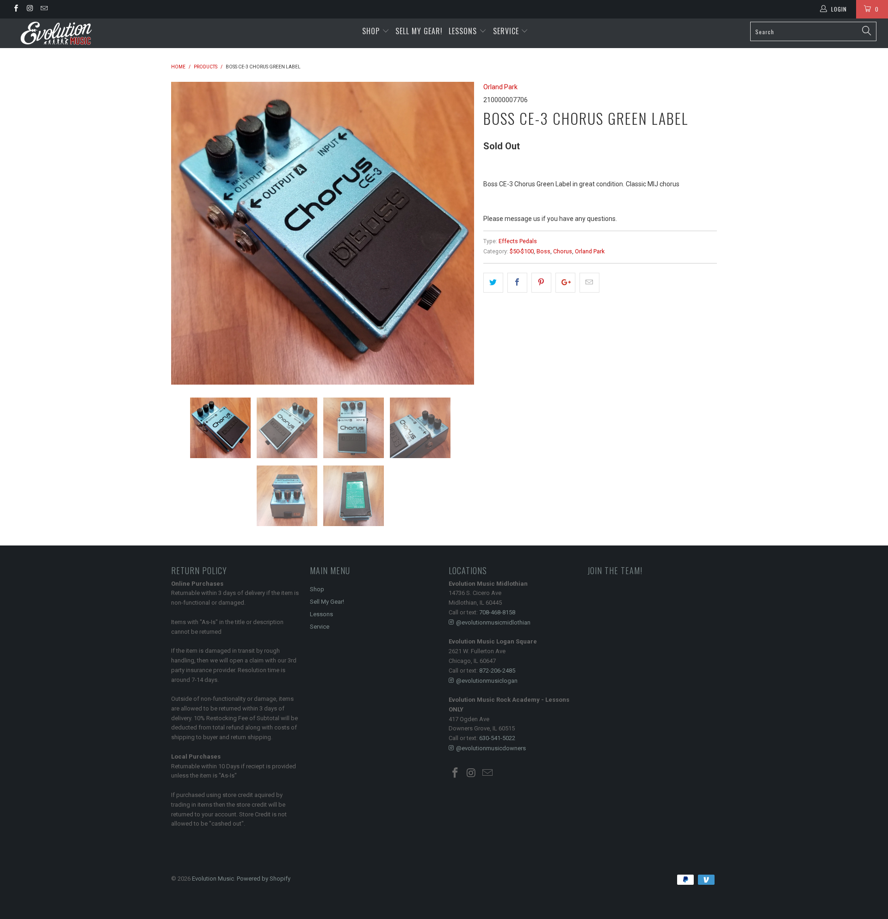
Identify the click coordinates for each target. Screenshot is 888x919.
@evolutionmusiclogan (487, 680)
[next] (458, 233)
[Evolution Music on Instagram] (29, 9)
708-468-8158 (497, 612)
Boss (543, 251)
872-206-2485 (497, 670)
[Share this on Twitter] (493, 282)
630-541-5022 (497, 738)
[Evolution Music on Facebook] (15, 9)
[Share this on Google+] (565, 282)
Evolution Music (213, 878)
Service (507, 31)
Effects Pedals (518, 241)
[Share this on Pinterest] (541, 282)
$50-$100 (522, 251)
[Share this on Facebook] (517, 282)
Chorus (562, 251)
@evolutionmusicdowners (491, 748)
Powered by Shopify (263, 878)
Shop (371, 31)
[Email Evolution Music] (44, 9)
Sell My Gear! (419, 31)
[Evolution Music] (75, 33)
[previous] (187, 233)
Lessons (464, 31)
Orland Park (500, 87)
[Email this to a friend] (589, 282)
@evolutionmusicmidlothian (493, 622)
